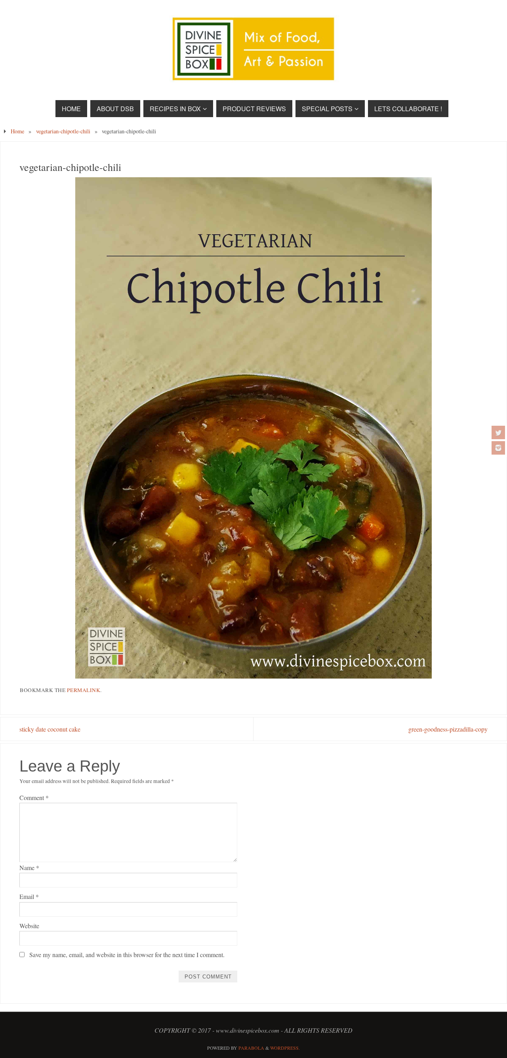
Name (29, 867)
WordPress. (285, 1048)
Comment (34, 797)
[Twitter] (498, 432)
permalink (84, 690)
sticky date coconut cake (49, 729)
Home (17, 131)
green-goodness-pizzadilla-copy (448, 729)
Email (29, 896)
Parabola (251, 1048)
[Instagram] (498, 448)
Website (29, 925)
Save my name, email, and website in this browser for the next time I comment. (127, 954)
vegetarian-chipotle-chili (63, 131)
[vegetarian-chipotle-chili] (253, 428)
